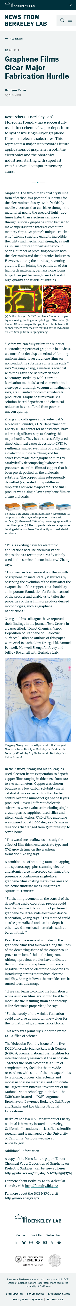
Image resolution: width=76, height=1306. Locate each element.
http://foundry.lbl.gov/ (41, 1186)
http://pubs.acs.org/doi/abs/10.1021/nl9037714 (38, 1173)
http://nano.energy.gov (22, 1198)
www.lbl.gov (14, 1143)
